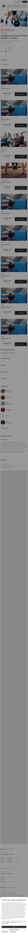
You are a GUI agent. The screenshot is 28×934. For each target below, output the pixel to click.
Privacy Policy (5, 923)
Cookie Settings (14, 929)
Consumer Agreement (10, 922)
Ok (14, 926)
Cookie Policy (13, 931)
